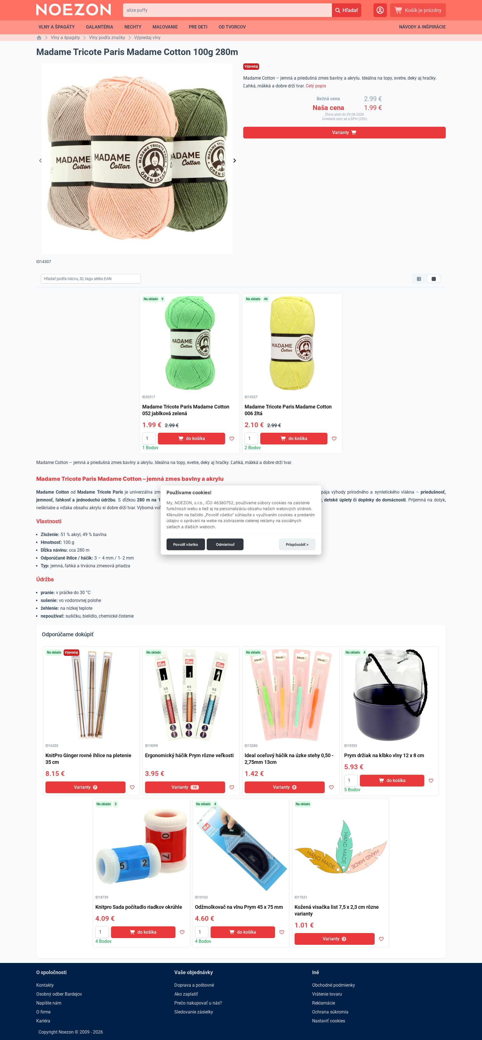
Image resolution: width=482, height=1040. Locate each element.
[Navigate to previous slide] (40, 160)
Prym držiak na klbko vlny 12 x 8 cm (384, 755)
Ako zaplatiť (186, 994)
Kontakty (45, 985)
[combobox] (227, 10)
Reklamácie (323, 1003)
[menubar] (142, 27)
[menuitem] (56, 27)
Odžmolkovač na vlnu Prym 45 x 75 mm (239, 907)
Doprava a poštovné (194, 985)
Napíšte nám (48, 1003)
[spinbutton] (149, 438)
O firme (43, 1012)
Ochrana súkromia (330, 1012)
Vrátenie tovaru (327, 994)
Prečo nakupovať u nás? (198, 1003)
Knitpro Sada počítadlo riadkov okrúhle (138, 907)
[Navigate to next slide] (234, 160)
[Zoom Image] (190, 343)
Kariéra (43, 1021)
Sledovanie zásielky (193, 1012)
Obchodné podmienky (333, 985)
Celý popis (316, 86)
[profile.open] (380, 10)
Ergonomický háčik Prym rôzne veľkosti (189, 755)
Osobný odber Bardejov (59, 994)
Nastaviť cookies (328, 1021)
